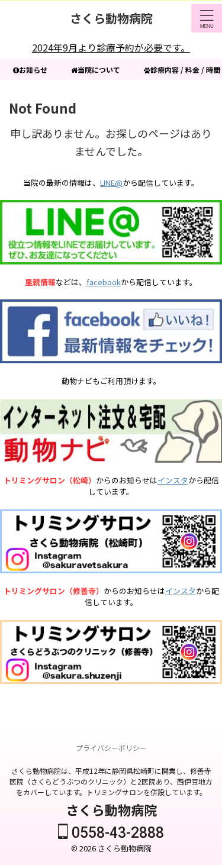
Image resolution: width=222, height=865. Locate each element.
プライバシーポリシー (111, 748)
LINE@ (111, 182)
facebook (103, 282)
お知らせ (33, 69)
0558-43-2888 (116, 832)
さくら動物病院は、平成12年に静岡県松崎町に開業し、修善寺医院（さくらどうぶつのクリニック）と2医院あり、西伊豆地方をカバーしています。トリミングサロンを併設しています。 (111, 781)
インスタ (172, 480)
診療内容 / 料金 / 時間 (185, 69)
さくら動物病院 (111, 18)
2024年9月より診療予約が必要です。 (111, 47)
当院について (99, 69)
